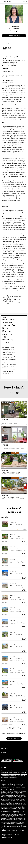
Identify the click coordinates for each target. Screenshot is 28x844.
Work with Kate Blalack (14, 35)
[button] (2, 1)
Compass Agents (11, 733)
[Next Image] (25, 410)
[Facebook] (5, 767)
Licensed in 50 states (7, 837)
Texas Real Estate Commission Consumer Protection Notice (12, 823)
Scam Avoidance (16, 772)
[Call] (12, 31)
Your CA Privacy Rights (11, 777)
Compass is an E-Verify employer (14, 774)
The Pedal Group (6, 346)
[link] (6, 351)
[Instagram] (2, 767)
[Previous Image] (3, 410)
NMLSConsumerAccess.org (7, 835)
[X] (8, 767)
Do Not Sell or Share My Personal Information (11, 771)
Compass (3, 733)
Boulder (23, 733)
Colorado (18, 733)
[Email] (16, 31)
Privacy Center (8, 772)
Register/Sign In (23, 1)
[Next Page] (20, 728)
